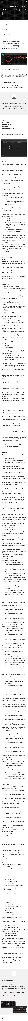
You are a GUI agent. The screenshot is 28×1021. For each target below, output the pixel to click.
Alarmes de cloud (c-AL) (7, 32)
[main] (14, 10)
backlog (24, 110)
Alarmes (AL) (4, 29)
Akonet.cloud (16, 45)
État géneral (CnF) (6, 34)
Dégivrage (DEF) (5, 24)
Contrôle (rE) (5, 22)
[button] (1, 2)
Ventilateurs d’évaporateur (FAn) (9, 27)
